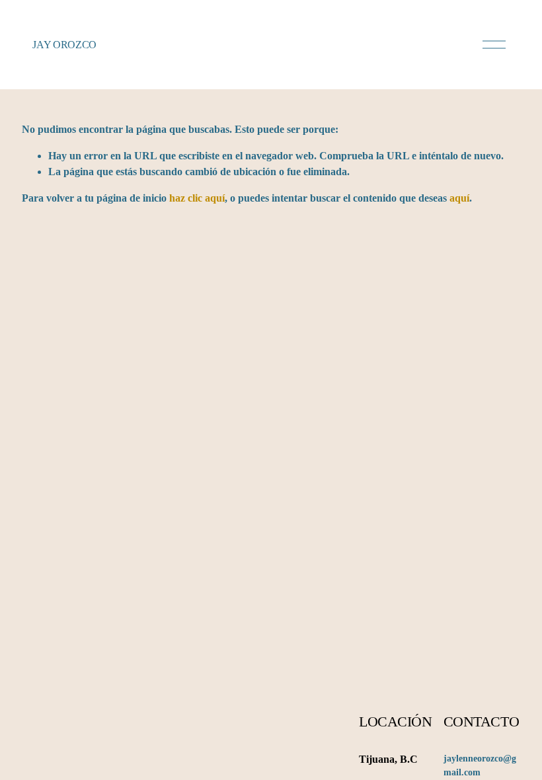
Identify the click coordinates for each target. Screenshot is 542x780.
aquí (459, 198)
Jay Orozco (64, 44)
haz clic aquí (197, 198)
